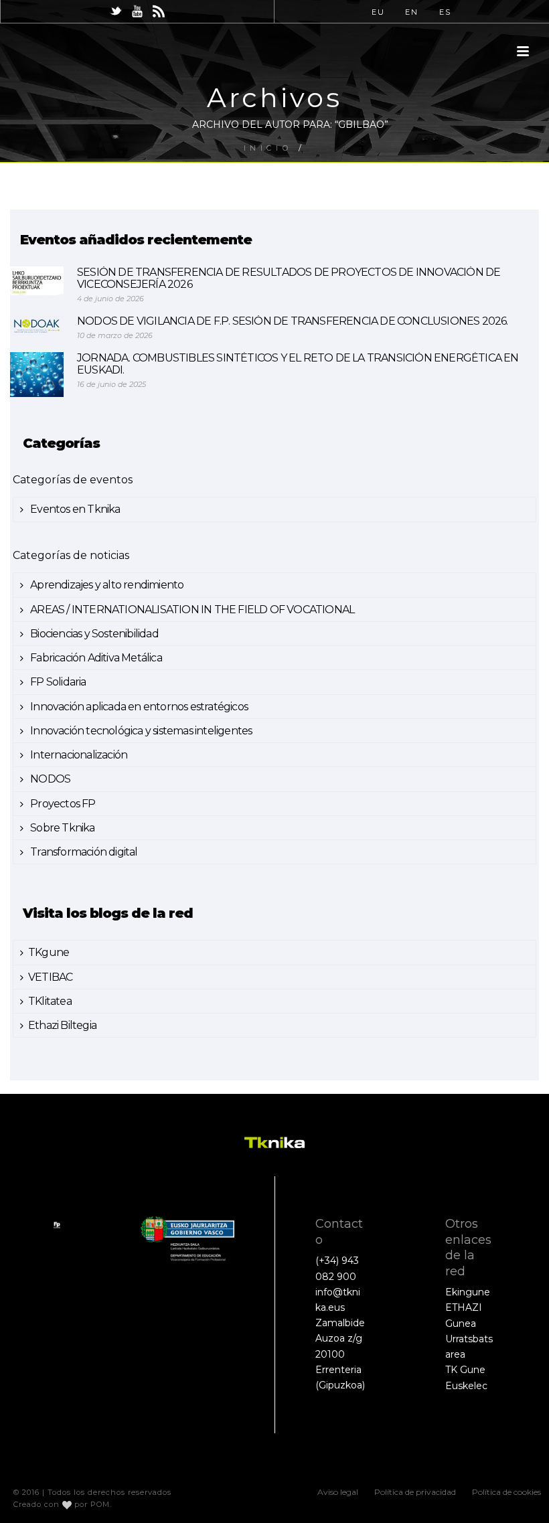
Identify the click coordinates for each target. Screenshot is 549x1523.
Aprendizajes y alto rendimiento (105, 584)
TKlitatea (50, 1001)
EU (378, 12)
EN (411, 12)
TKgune (48, 952)
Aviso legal (337, 1492)
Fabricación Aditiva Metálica (95, 657)
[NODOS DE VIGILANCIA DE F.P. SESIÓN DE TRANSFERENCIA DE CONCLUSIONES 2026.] (37, 325)
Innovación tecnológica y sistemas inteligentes (140, 730)
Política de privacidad (415, 1492)
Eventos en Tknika (74, 509)
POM (100, 1504)
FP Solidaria (57, 681)
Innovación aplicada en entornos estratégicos (138, 706)
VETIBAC (50, 977)
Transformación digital (83, 852)
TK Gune (465, 1370)
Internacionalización (77, 754)
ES (445, 12)
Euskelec (466, 1386)
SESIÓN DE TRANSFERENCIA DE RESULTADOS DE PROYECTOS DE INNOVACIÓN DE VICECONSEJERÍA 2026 (288, 278)
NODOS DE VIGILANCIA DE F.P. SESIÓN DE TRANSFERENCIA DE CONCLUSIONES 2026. (292, 321)
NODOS (49, 779)
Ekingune (467, 1292)
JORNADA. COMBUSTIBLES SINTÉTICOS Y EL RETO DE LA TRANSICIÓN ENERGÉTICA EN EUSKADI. (298, 364)
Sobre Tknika (61, 827)
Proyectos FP (62, 803)
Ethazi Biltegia (62, 1025)
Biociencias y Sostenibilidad (93, 633)
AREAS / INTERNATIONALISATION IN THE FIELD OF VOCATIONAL (191, 609)
